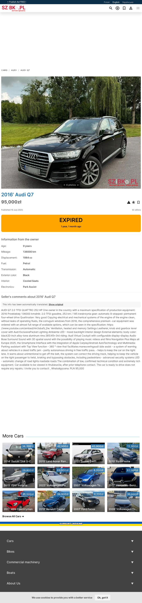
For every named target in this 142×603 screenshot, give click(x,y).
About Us (13, 583)
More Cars (13, 435)
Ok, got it (102, 597)
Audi (14, 70)
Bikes (10, 551)
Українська (127, 2)
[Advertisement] (71, 42)
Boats (11, 573)
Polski (107, 2)
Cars (4, 70)
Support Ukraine (71, 523)
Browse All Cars (11, 516)
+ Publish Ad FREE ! (16, 2)
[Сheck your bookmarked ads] (124, 8)
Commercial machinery (23, 562)
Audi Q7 (25, 70)
